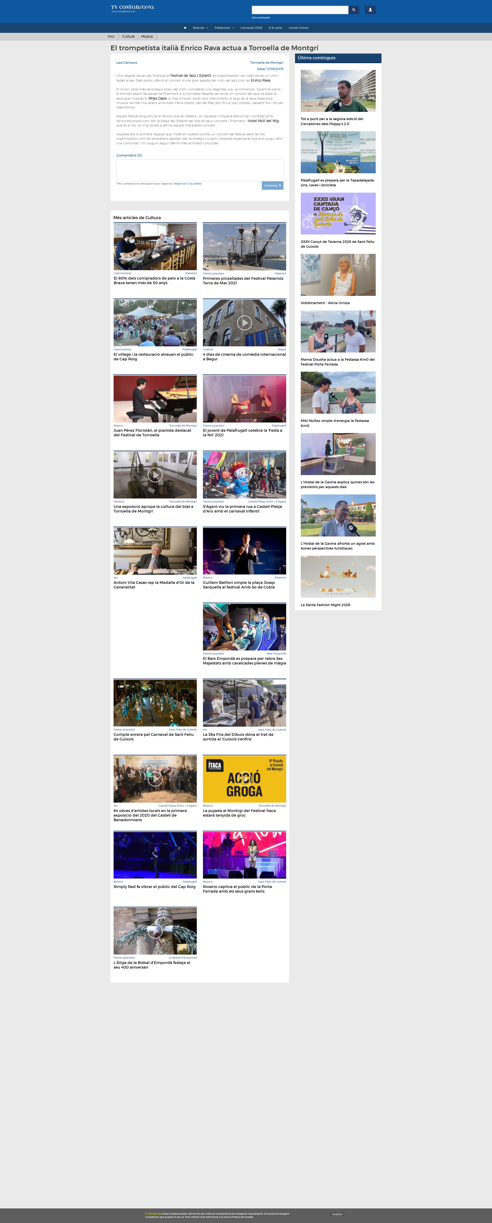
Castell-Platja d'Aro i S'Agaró (267, 501)
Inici (111, 36)
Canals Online (298, 28)
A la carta (275, 28)
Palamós (191, 273)
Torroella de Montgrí (266, 63)
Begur (282, 349)
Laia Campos (126, 63)
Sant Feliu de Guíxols (183, 729)
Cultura (128, 36)
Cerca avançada (261, 17)
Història (119, 501)
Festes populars (213, 273)
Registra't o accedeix (188, 183)
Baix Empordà (276, 653)
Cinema (208, 349)
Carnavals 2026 (251, 28)
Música (147, 36)
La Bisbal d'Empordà (183, 957)
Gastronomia (122, 273)
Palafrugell (190, 349)
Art (116, 577)
